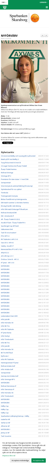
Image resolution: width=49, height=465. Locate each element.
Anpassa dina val (8, 456)
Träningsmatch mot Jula (9, 196)
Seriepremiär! (6, 183)
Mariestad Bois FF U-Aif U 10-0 (11, 249)
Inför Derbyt (5, 336)
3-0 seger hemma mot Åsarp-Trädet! (14, 166)
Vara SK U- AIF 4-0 (7, 243)
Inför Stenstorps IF (7, 389)
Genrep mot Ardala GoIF (9, 376)
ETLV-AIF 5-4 (5, 236)
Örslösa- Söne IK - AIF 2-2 (10, 259)
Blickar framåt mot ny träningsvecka (14, 199)
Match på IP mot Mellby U (10, 159)
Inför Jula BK (5, 319)
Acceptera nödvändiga (20, 460)
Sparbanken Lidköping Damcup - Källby (15, 416)
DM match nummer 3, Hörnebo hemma (15, 203)
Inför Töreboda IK (7, 339)
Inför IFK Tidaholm (7, 329)
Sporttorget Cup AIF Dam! (10, 226)
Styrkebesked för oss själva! (11, 189)
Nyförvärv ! (5, 356)
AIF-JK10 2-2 (5, 253)
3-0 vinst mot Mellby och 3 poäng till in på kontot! (18, 156)
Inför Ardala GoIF (7, 369)
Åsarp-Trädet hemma (8, 169)
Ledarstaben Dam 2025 (9, 316)
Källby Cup (5, 406)
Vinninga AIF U (6, 176)
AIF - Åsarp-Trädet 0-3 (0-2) (10, 219)
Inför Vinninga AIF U (8, 379)
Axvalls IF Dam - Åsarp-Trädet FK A (13, 223)
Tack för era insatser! (8, 233)
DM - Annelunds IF (7, 216)
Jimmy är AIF (5, 433)
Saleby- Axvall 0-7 (7, 246)
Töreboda (4, 193)
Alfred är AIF (5, 426)
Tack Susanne (6, 436)
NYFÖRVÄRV (9, 36)
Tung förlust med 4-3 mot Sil (11, 163)
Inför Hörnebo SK (7, 323)
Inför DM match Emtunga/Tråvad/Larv (14, 209)
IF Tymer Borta (6, 333)
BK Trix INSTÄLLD (7, 353)
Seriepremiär (5, 373)
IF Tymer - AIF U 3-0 (7, 263)
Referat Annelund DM (9, 213)
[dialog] (24, 451)
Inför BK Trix (5, 326)
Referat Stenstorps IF (8, 386)
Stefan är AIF (5, 423)
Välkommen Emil (7, 229)
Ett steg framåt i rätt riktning (11, 206)
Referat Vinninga (7, 173)
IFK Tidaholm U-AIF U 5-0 (9, 239)
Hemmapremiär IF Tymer (10, 363)
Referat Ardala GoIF (8, 366)
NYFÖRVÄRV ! (5, 429)
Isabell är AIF (5, 419)
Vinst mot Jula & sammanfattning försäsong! (16, 186)
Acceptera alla (38, 460)
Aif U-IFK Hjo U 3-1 (7, 256)
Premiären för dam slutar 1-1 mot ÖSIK (15, 179)
